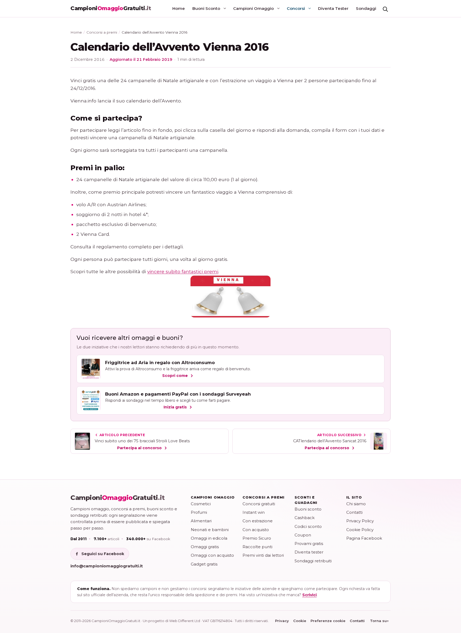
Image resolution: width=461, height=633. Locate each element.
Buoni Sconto (206, 8)
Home (178, 8)
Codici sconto (308, 526)
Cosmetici (201, 503)
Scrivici (309, 594)
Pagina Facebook (364, 538)
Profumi (199, 512)
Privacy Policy (360, 520)
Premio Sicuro (257, 538)
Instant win (254, 512)
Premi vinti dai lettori (263, 555)
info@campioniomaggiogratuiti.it (106, 565)
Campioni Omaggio (253, 8)
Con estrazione (258, 520)
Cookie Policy (359, 529)
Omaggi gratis (205, 546)
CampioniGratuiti (117, 498)
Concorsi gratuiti (259, 503)
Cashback (305, 517)
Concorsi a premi (101, 32)
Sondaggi (366, 8)
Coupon (303, 535)
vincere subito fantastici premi (182, 271)
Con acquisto (256, 529)
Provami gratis (309, 543)
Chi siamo (356, 503)
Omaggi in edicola (209, 538)
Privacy (282, 621)
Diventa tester (309, 552)
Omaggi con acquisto (212, 555)
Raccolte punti (257, 546)
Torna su (379, 621)
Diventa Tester (333, 8)
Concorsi (296, 8)
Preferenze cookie (328, 621)
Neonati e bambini (210, 529)
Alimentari (201, 520)
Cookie (299, 621)
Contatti (354, 512)
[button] (385, 8)
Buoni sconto (308, 509)
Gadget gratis (204, 564)
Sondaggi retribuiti (313, 560)
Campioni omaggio (213, 497)
